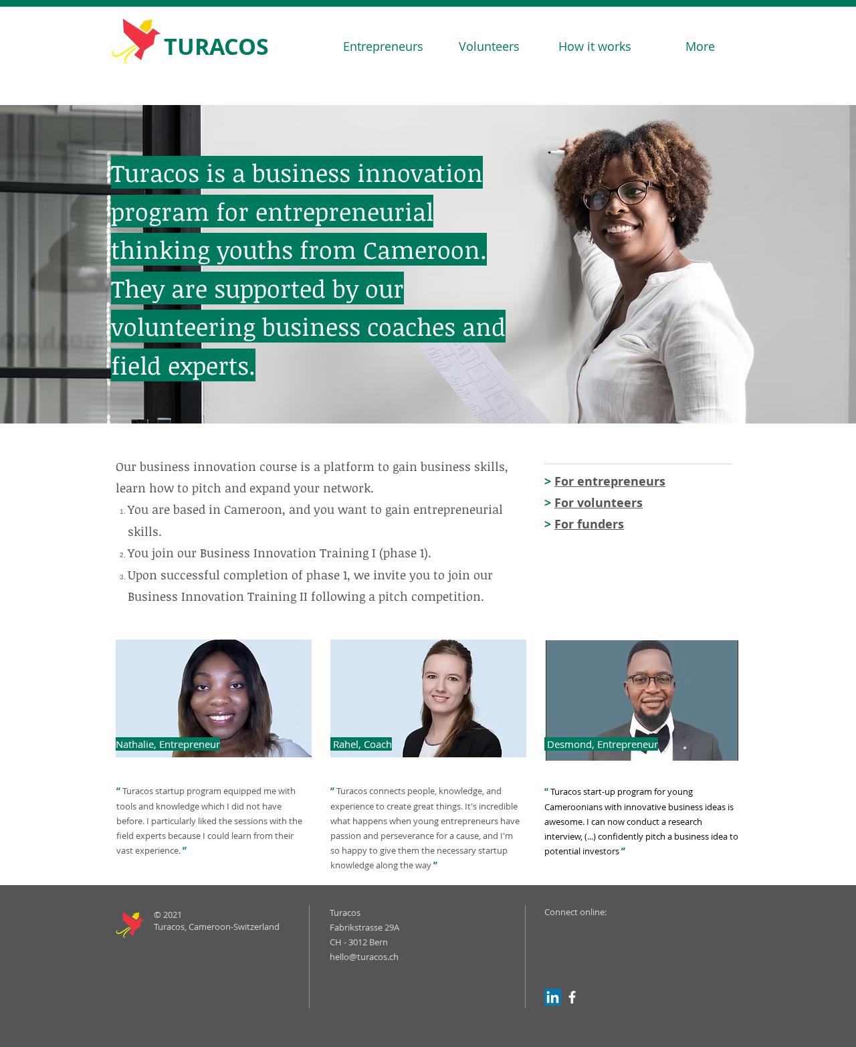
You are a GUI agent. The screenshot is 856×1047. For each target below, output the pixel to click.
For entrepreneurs (609, 481)
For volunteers (598, 502)
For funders (589, 524)
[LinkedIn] (552, 997)
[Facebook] (572, 997)
